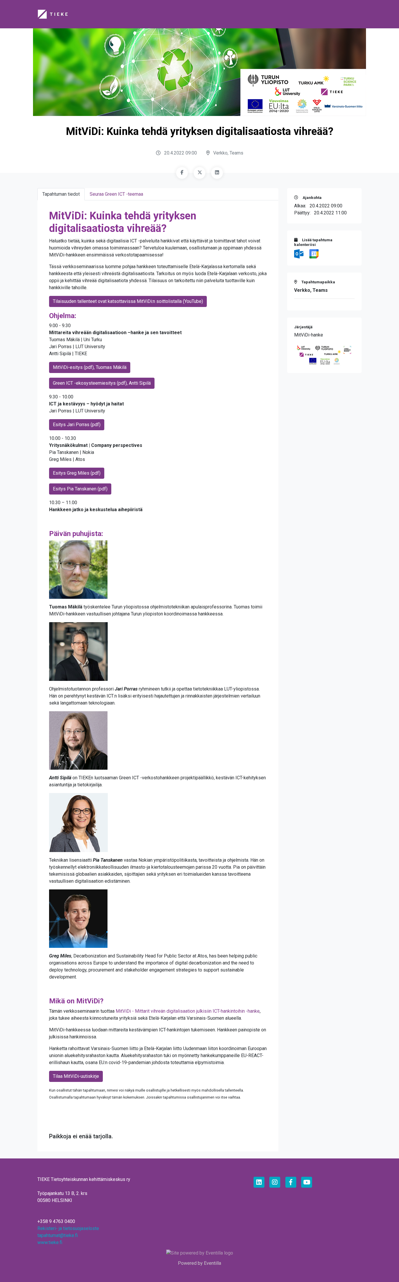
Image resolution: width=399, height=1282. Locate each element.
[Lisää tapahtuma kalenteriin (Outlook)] (299, 253)
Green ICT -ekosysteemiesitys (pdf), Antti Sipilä (102, 383)
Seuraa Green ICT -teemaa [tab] (116, 194)
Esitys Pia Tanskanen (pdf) (80, 489)
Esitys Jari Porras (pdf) (76, 424)
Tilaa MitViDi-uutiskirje (76, 1076)
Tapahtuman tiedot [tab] (61, 194)
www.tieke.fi (49, 1242)
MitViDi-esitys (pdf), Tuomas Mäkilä (89, 367)
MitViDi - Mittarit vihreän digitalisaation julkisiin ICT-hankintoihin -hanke (188, 1011)
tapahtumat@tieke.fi (57, 1235)
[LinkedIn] (217, 173)
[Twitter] (199, 173)
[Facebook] (182, 173)
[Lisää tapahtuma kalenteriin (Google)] (314, 253)
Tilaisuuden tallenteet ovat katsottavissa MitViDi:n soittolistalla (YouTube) (128, 301)
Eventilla (212, 1263)
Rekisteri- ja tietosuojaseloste (68, 1228)
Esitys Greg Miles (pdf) (76, 473)
